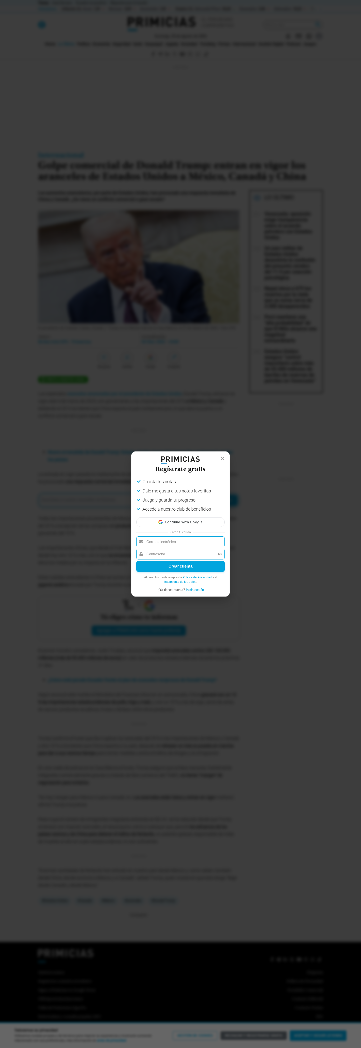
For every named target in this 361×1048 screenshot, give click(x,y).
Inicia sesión (195, 590)
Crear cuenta (180, 566)
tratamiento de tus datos (180, 582)
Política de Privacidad (197, 577)
